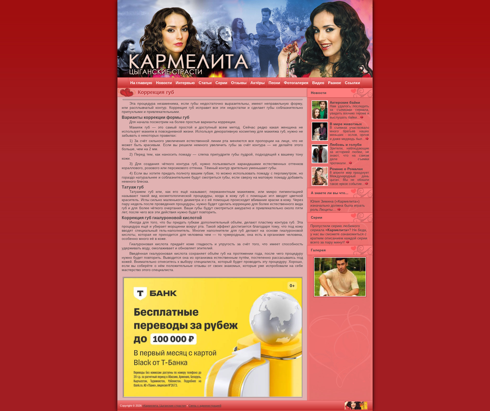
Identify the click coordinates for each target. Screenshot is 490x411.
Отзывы (239, 82)
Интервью (185, 82)
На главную (141, 82)
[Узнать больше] (361, 117)
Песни (274, 82)
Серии (221, 82)
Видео (318, 82)
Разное (334, 82)
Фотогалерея (296, 82)
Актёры (257, 82)
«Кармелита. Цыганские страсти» (164, 405)
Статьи (205, 82)
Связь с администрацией (205, 405)
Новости (164, 82)
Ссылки (352, 82)
